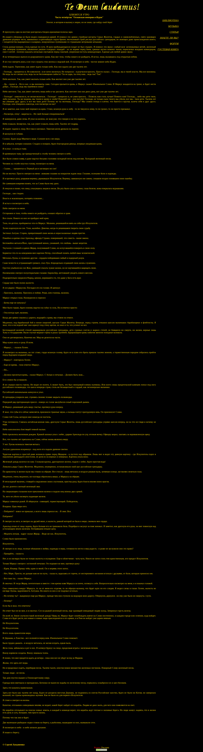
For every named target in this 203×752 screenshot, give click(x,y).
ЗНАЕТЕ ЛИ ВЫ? (169, 37)
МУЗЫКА (173, 26)
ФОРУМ (174, 43)
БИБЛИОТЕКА (170, 20)
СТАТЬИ (174, 32)
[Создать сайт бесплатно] (101, 750)
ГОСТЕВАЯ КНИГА (168, 49)
